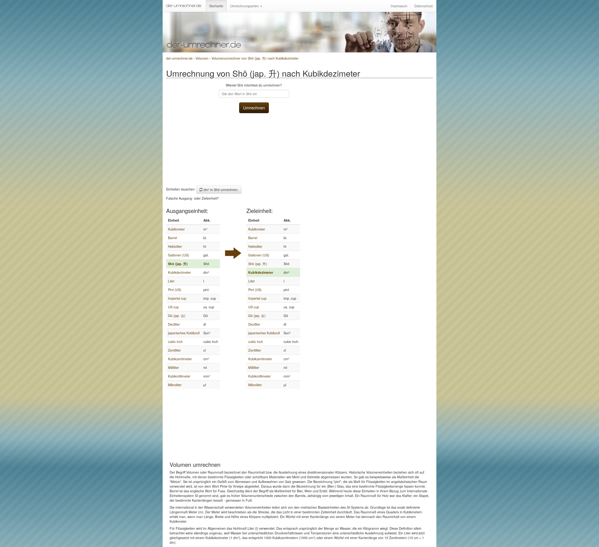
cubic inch (175, 341)
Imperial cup (177, 298)
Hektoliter (175, 246)
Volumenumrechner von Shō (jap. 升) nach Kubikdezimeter (255, 58)
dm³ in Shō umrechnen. (220, 189)
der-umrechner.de (179, 58)
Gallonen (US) (178, 255)
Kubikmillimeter (179, 376)
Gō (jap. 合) (176, 315)
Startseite (216, 6)
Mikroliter (175, 384)
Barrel (172, 237)
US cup (173, 307)
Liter (171, 281)
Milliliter (173, 367)
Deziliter (174, 324)
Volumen (202, 58)
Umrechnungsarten (245, 6)
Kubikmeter (176, 229)
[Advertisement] (254, 148)
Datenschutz (423, 6)
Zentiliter (174, 350)
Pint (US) (174, 289)
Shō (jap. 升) (178, 263)
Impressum (399, 6)
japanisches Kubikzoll (184, 333)
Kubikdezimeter (179, 272)
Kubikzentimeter (180, 358)
